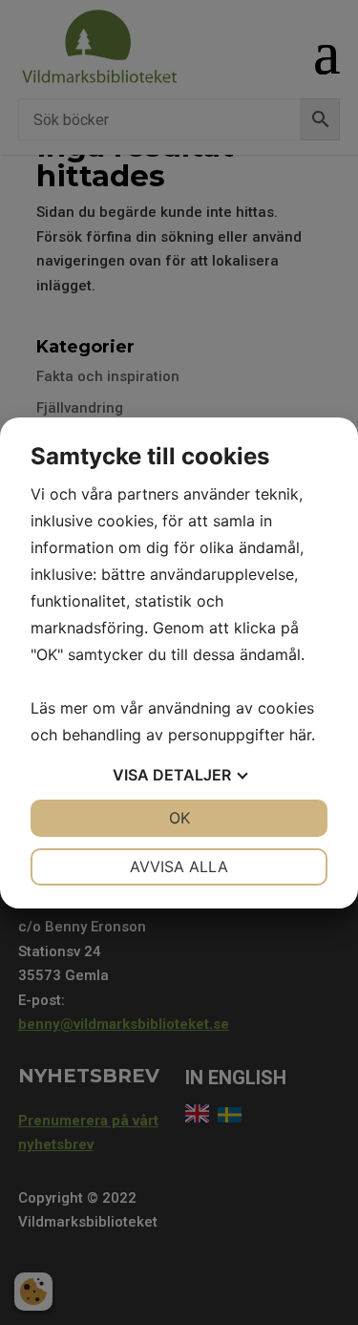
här (300, 734)
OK (179, 817)
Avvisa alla (179, 866)
